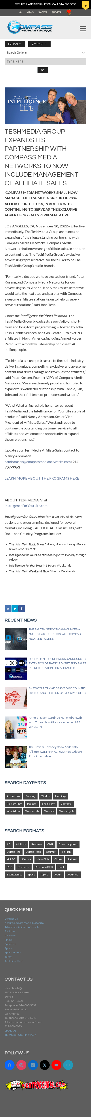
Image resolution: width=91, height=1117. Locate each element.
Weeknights (66, 811)
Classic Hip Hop (68, 844)
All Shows (10, 935)
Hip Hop (66, 852)
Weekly (49, 811)
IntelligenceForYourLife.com (26, 505)
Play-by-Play (14, 803)
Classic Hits (13, 852)
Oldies (58, 859)
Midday (45, 796)
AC (8, 844)
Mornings (60, 796)
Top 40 (44, 874)
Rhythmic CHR (44, 867)
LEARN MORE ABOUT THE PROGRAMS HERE (42, 478)
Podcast (31, 803)
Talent (8, 956)
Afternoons (13, 796)
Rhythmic (23, 867)
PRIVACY (30, 1035)
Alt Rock (21, 844)
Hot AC (11, 859)
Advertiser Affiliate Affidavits (22, 927)
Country (50, 852)
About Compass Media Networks (24, 923)
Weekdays (13, 811)
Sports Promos (13, 952)
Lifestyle (26, 859)
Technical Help (14, 961)
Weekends (32, 811)
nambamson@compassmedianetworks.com (38, 461)
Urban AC (73, 874)
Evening (30, 796)
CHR (50, 844)
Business (36, 844)
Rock (61, 867)
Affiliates (10, 931)
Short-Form (48, 803)
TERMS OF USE (14, 1035)
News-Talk (43, 859)
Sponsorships (14, 874)
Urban (57, 874)
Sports (31, 874)
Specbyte (10, 944)
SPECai (9, 940)
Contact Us (11, 918)
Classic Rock (33, 852)
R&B (9, 867)
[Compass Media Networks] (40, 27)
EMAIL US (10, 1030)
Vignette (66, 803)
